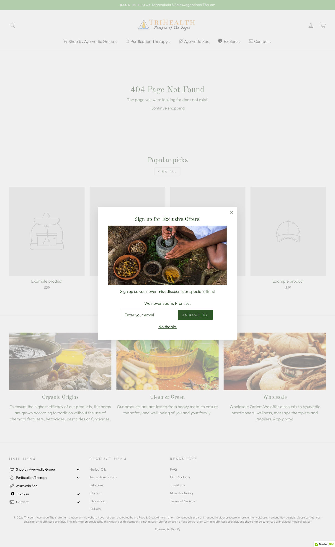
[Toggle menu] (78, 469)
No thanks (167, 326)
